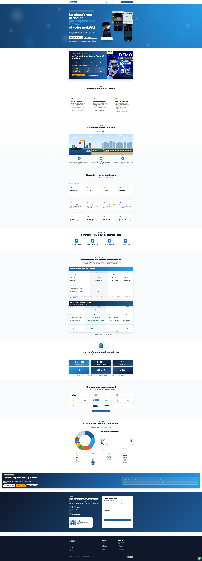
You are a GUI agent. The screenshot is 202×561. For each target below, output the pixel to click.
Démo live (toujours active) (93, 75)
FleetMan (103, 542)
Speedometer (104, 546)
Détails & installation (33, 485)
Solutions (89, 2)
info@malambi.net (73, 297)
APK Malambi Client (10, 485)
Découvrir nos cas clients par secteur (101, 411)
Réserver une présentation (76, 37)
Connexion (118, 2)
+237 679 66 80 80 (76, 510)
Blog (119, 545)
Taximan (103, 549)
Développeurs (120, 546)
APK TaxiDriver (21, 485)
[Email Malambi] (70, 550)
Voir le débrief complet (78, 75)
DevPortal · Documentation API (124, 548)
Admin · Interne (121, 549)
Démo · (95, 2)
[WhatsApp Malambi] (73, 548)
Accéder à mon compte (91, 37)
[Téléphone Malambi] (73, 550)
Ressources (101, 2)
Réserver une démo (128, 2)
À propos (107, 2)
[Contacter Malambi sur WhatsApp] (199, 558)
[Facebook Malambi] (70, 548)
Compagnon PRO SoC (106, 545)
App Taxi (103, 548)
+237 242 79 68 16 (76, 507)
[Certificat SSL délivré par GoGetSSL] (130, 557)
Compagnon (104, 543)
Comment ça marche (121, 542)
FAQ (119, 543)
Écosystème (82, 2)
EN (113, 2)
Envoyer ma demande (118, 520)
